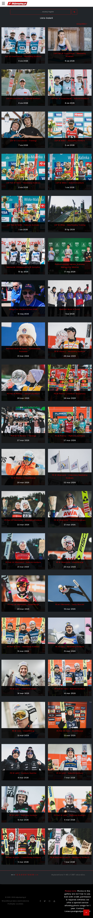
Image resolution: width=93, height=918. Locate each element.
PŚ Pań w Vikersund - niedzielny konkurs (23, 520)
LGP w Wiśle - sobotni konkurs (70, 183)
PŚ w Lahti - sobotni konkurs (69, 773)
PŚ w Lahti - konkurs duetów (23, 773)
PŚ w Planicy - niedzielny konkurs (69, 351)
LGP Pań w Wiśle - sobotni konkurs (23, 225)
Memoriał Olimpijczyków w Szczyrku (23, 267)
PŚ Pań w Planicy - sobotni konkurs (23, 393)
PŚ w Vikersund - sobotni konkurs (69, 520)
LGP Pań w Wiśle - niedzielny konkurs (23, 183)
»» (37, 875)
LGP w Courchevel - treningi (23, 140)
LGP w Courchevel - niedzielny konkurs (23, 56)
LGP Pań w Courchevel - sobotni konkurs (70, 98)
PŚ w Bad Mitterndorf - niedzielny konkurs (69, 857)
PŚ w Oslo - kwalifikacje (23, 731)
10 (33, 875)
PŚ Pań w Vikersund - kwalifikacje (23, 604)
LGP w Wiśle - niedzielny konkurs (70, 140)
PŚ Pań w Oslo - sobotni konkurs (69, 689)
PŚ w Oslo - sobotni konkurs (23, 689)
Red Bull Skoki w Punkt (69, 309)
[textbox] (40, 12)
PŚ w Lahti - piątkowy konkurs (23, 815)
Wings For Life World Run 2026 (23, 309)
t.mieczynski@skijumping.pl (77, 911)
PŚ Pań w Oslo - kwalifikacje (70, 731)
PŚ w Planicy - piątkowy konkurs (70, 436)
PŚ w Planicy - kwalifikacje (23, 478)
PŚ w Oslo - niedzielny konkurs (69, 646)
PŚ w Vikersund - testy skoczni (69, 604)
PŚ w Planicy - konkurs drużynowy (69, 393)
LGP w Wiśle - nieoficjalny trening (69, 225)
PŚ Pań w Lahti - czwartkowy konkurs (23, 857)
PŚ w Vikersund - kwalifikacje (69, 562)
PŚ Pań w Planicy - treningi (23, 436)
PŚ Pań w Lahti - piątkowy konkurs (69, 815)
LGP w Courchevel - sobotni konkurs (23, 98)
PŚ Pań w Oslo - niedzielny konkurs (23, 646)
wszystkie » (82, 24)
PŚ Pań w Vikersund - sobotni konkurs (23, 562)
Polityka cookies (15, 904)
